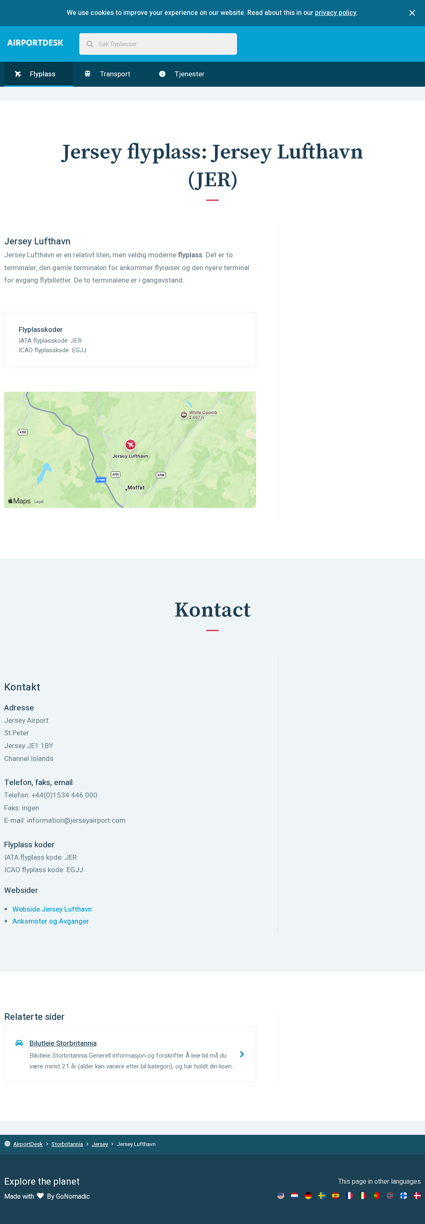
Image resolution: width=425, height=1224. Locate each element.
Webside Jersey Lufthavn (52, 909)
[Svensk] (321, 1195)
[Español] (335, 1195)
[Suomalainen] (403, 1195)
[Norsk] (389, 1195)
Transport (114, 74)
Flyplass (42, 74)
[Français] (349, 1195)
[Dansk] (417, 1195)
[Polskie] (376, 1195)
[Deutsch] (308, 1195)
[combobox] (158, 44)
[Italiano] (362, 1195)
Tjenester (189, 74)
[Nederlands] (294, 1195)
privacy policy (336, 13)
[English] (280, 1195)
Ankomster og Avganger (50, 921)
